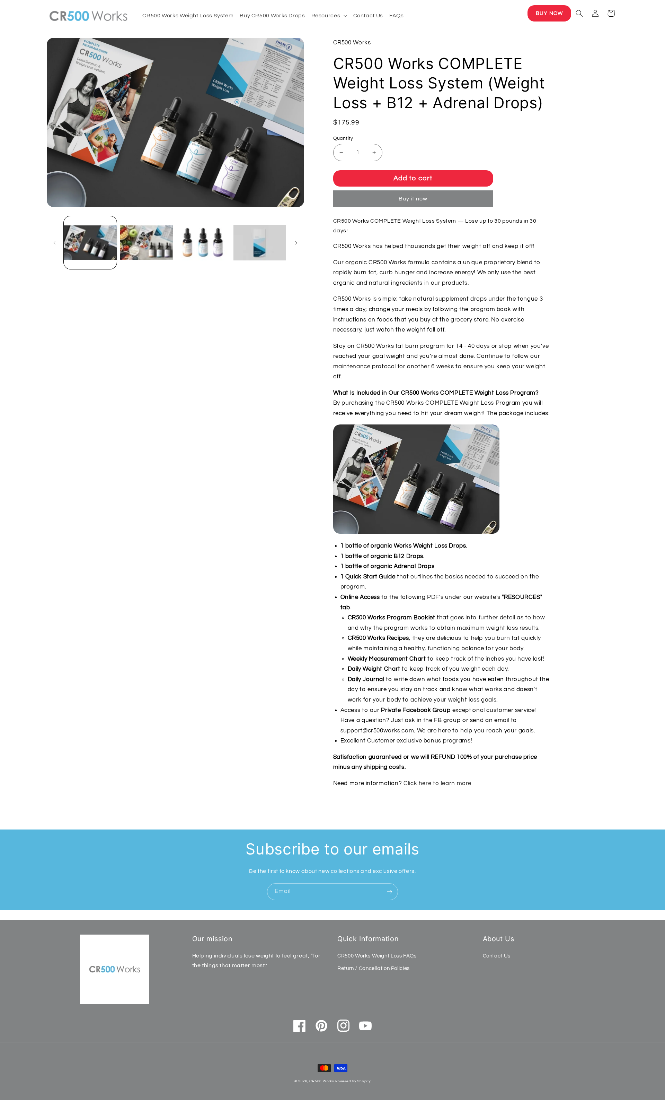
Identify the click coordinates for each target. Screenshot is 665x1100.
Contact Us (497, 956)
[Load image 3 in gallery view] (203, 242)
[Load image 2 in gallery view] (146, 242)
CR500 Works (321, 1081)
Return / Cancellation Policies (373, 968)
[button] (329, 16)
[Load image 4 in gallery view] (259, 242)
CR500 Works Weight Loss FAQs (377, 956)
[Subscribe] (390, 891)
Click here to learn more (437, 783)
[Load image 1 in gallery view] (90, 242)
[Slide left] (54, 242)
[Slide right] (296, 242)
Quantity (343, 138)
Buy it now (413, 198)
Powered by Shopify (353, 1081)
